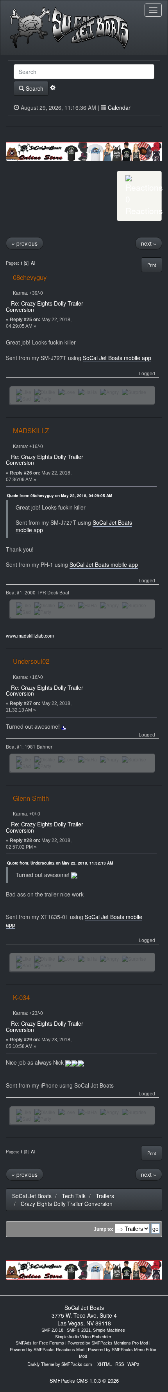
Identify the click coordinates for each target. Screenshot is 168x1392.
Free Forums (51, 1343)
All (33, 263)
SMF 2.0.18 (52, 1330)
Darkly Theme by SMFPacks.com (59, 1364)
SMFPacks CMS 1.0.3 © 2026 (84, 1380)
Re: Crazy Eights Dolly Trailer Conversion (44, 306)
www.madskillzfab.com (30, 635)
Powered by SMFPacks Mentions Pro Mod (108, 1343)
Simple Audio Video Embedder (83, 1336)
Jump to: (103, 1229)
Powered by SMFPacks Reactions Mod (47, 1349)
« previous (25, 243)
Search (33, 88)
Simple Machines (109, 1330)
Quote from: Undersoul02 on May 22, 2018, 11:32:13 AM (60, 863)
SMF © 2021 (79, 1330)
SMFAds (24, 1343)
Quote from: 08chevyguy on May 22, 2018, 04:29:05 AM (59, 495)
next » (148, 243)
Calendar (119, 107)
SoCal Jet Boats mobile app (117, 358)
